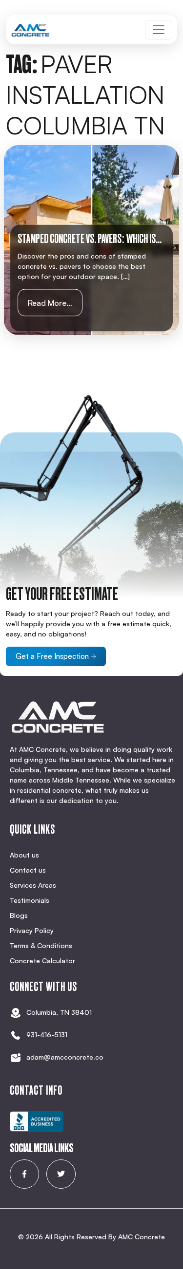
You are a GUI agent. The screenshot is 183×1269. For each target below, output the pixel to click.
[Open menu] (158, 29)
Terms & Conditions (41, 945)
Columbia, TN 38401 (59, 1012)
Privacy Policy (32, 930)
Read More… (55, 303)
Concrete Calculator (42, 960)
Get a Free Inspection (52, 656)
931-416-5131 (46, 1034)
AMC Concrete (141, 1236)
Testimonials (29, 900)
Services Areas (33, 885)
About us (24, 855)
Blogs (19, 915)
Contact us (28, 870)
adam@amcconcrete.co (64, 1057)
